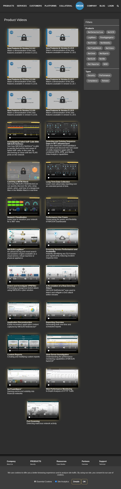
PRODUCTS (8, 6)
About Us (10, 464)
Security (32, 464)
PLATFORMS (50, 6)
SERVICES (22, 6)
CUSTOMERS (36, 6)
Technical (102, 464)
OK (84, 482)
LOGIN (111, 6)
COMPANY (92, 6)
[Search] (117, 6)
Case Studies (61, 464)
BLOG (102, 6)
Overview (85, 464)
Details (76, 482)
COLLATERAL (65, 6)
